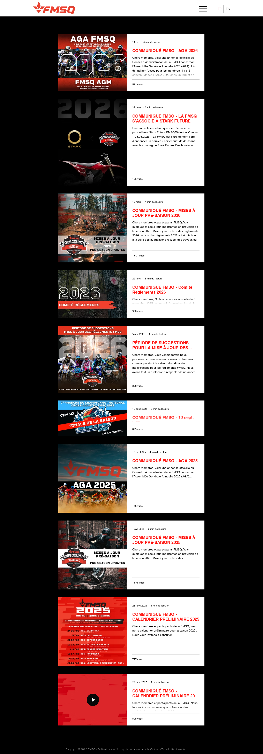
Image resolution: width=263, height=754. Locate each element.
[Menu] (203, 8)
